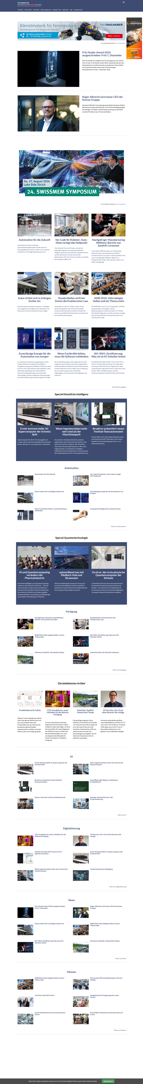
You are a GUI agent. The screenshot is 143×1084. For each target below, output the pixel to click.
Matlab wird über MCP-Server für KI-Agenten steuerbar (48, 853)
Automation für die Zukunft (45, 474)
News (71, 900)
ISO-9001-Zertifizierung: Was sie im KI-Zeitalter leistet (104, 636)
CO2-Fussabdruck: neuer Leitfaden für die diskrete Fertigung (57, 712)
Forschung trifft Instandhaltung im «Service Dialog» (106, 979)
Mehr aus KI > (122, 815)
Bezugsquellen (46, 10)
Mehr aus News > (121, 958)
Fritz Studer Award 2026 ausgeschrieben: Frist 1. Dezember (102, 54)
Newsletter (57, 10)
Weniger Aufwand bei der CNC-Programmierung (101, 798)
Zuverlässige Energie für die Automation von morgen (106, 492)
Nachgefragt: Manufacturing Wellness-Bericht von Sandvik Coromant (49, 619)
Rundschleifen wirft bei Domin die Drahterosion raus (102, 619)
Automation (72, 468)
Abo (71, 10)
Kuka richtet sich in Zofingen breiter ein (49, 491)
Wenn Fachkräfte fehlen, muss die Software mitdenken (51, 510)
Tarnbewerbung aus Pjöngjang (101, 869)
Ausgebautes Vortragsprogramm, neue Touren (104, 996)
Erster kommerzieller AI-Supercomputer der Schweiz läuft (51, 764)
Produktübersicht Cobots (30, 710)
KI (71, 756)
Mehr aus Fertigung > (120, 670)
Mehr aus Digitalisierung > (118, 887)
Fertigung (71, 611)
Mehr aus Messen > (120, 1030)
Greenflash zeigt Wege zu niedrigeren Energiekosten (104, 781)
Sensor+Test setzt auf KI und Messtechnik (50, 797)
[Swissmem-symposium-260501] (71, 175)
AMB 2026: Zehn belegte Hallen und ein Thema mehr (49, 636)
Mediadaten (78, 10)
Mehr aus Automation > (119, 526)
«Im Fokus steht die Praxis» (45, 995)
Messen (71, 971)
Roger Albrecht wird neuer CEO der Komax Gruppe (102, 98)
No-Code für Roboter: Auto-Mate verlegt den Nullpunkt (105, 475)
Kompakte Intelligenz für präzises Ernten (105, 509)
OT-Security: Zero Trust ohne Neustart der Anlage (113, 711)
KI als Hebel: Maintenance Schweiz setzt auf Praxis (106, 1013)
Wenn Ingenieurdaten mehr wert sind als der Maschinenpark (106, 764)
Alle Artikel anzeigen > (119, 387)
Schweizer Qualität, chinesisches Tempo (49, 652)
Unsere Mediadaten (120, 43)
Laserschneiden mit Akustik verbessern (104, 652)
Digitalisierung (71, 828)
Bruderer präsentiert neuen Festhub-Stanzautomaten (48, 781)
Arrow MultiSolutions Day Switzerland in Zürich (50, 1013)
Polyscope (28, 10)
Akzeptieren (108, 1081)
